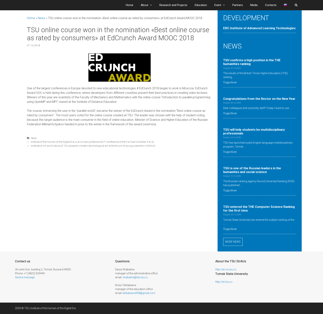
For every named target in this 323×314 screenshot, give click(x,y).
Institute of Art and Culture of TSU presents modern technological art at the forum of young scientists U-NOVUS (93, 145)
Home (129, 5)
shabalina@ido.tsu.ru (135, 277)
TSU (26, 308)
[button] (152, 5)
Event (217, 5)
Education (201, 5)
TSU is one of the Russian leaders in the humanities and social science (252, 170)
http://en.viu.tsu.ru (225, 269)
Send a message (25, 277)
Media (254, 5)
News (41, 18)
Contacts (270, 5)
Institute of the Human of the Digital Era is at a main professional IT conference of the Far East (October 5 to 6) (92, 141)
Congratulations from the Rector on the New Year (259, 99)
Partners (237, 5)
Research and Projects (173, 5)
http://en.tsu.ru (223, 281)
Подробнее (230, 82)
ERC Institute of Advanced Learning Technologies (259, 28)
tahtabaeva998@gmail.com (139, 293)
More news (233, 241)
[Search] (296, 5)
